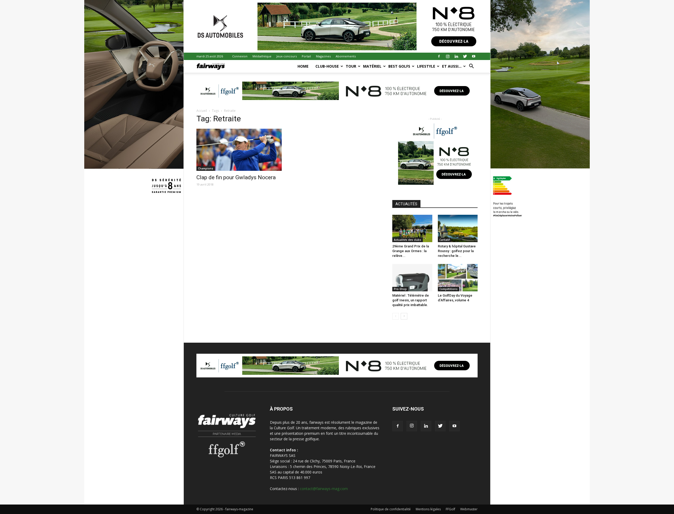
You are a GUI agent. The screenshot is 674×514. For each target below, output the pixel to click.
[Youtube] (474, 56)
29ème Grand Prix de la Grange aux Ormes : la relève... (410, 251)
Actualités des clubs (407, 240)
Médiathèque (261, 56)
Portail (306, 56)
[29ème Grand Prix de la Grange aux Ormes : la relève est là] (412, 228)
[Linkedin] (456, 56)
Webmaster (469, 509)
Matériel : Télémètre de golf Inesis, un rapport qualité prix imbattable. (410, 300)
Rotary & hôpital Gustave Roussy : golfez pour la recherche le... (457, 251)
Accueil (201, 110)
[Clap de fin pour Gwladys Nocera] (239, 150)
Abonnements (346, 56)
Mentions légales (428, 509)
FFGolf (450, 509)
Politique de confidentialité (391, 509)
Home (303, 66)
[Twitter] (465, 56)
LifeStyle (426, 66)
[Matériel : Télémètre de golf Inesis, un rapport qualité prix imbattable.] (412, 277)
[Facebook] (439, 56)
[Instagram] (448, 56)
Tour (351, 66)
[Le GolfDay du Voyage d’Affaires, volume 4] (458, 277)
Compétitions (448, 289)
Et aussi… (452, 66)
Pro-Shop (400, 289)
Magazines (323, 56)
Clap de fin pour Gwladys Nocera (236, 177)
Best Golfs (399, 66)
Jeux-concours (286, 56)
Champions (205, 168)
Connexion (239, 56)
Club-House (327, 66)
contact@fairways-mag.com (324, 488)
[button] (471, 66)
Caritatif (444, 240)
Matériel (372, 66)
